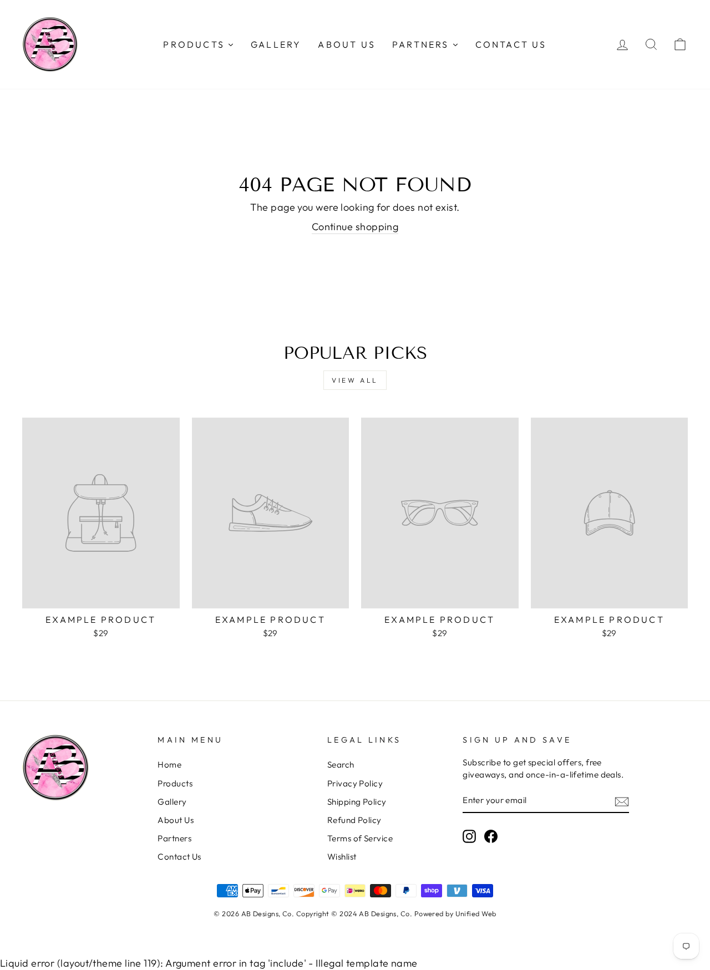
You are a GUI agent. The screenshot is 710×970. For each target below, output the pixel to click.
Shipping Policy (357, 801)
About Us (176, 820)
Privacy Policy (355, 783)
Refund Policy (354, 820)
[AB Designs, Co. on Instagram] (469, 836)
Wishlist (342, 856)
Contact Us (179, 856)
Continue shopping (355, 226)
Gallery (172, 801)
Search (340, 764)
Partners (174, 838)
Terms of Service (360, 838)
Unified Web (475, 913)
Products (175, 783)
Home (169, 764)
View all (355, 380)
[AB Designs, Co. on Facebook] (491, 836)
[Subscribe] (622, 800)
